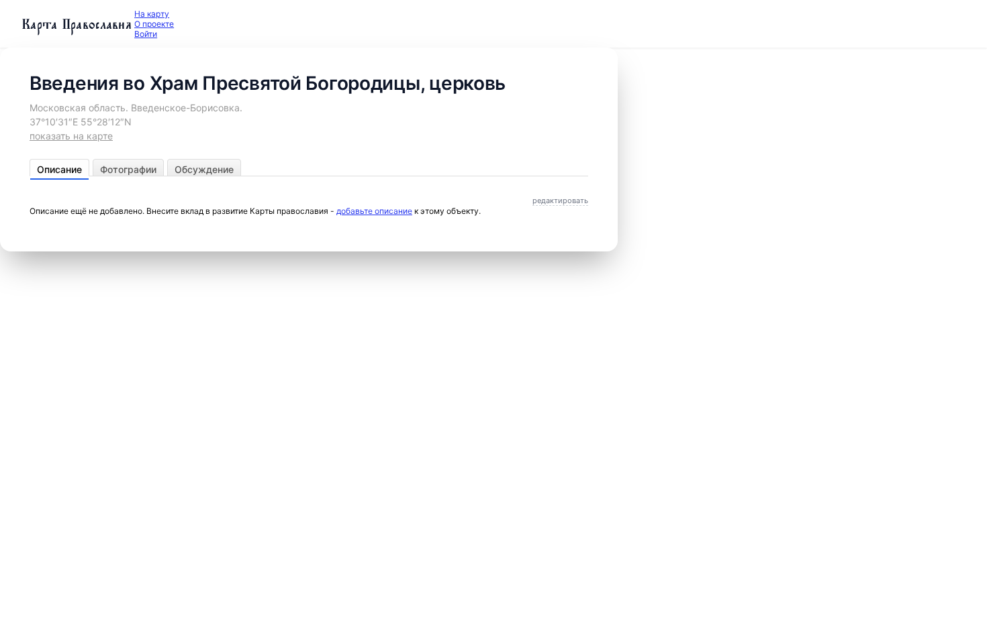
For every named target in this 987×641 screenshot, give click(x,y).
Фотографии (128, 169)
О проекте (154, 24)
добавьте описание (374, 211)
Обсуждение (204, 169)
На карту (151, 14)
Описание (59, 169)
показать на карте (71, 135)
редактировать (560, 200)
